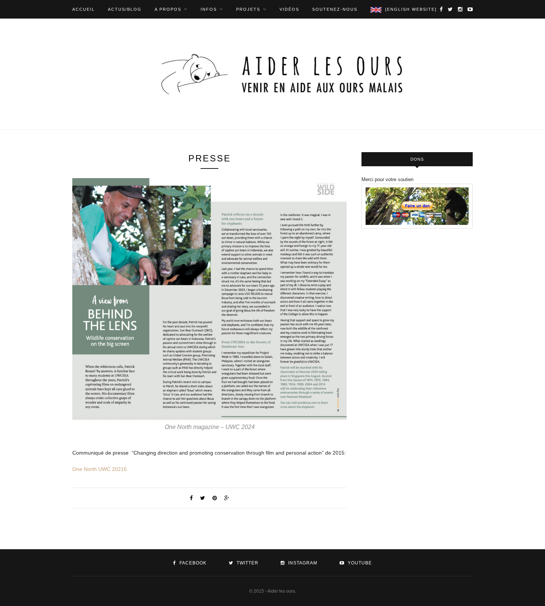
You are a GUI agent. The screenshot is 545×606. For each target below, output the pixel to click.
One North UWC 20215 (99, 469)
